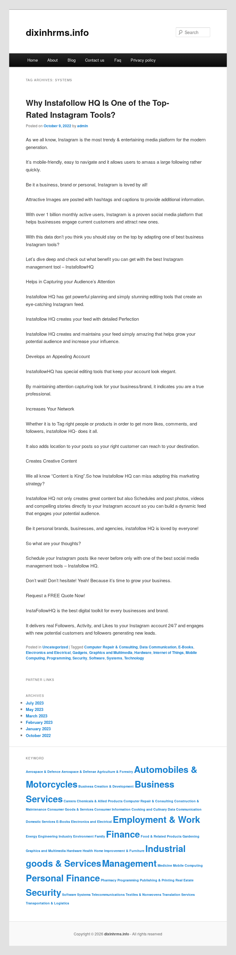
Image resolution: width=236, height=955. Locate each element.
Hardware (142, 652)
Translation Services (178, 894)
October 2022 (38, 735)
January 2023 (38, 729)
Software (97, 658)
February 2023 (39, 722)
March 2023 (36, 716)
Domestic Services (40, 821)
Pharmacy (108, 880)
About (52, 60)
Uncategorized (55, 647)
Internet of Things (168, 652)
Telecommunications (108, 894)
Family (100, 836)
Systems (114, 658)
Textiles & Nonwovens (143, 894)
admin (82, 125)
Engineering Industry (55, 836)
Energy (31, 836)
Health (88, 850)
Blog (72, 60)
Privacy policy (143, 60)
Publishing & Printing (157, 880)
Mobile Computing (188, 865)
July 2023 (35, 703)
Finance (123, 833)
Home (32, 60)
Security (80, 658)
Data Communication (158, 647)
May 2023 (34, 709)
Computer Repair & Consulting (111, 647)
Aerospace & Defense (78, 771)
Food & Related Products (161, 836)
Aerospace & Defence (43, 771)
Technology (134, 658)
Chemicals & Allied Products (100, 801)
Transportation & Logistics (47, 903)
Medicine (165, 865)
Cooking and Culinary (149, 809)
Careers (70, 801)
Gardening (191, 836)
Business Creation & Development (106, 786)
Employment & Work (156, 819)
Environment (83, 836)
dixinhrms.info (57, 32)
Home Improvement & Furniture (119, 850)
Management (129, 863)
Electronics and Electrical (48, 652)
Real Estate (184, 880)
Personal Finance (63, 877)
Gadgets (80, 652)
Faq (117, 60)
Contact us (94, 60)
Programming (59, 658)
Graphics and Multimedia (110, 652)
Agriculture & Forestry (115, 771)
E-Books (185, 647)
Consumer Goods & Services (70, 809)
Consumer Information (112, 809)
